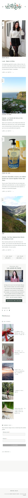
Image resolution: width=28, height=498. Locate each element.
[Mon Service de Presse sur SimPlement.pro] (6, 315)
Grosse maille (5, 57)
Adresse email (6, 432)
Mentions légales (14, 490)
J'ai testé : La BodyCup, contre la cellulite (19, 352)
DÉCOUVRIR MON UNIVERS (14, 300)
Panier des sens (6, 173)
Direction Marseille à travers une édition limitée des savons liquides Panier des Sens (14, 178)
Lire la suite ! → (8, 72)
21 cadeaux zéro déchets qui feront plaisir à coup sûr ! (19, 333)
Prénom (5, 438)
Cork (3, 233)
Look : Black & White (8, 61)
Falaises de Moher (6, 114)
